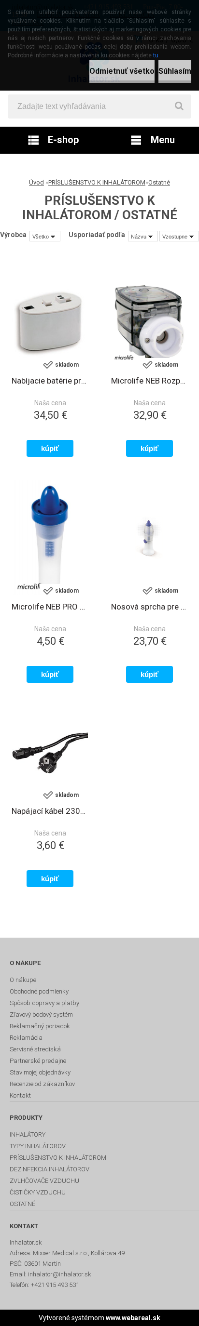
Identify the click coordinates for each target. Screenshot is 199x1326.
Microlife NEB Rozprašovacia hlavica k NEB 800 (149, 380)
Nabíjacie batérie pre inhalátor (50, 380)
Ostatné (159, 182)
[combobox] (143, 236)
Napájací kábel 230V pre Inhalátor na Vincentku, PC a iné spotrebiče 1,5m (50, 811)
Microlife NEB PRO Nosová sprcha (50, 606)
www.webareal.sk (133, 1318)
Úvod (36, 182)
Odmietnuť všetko (122, 71)
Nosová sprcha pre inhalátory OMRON (149, 606)
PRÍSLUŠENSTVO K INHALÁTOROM (96, 182)
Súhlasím (174, 71)
